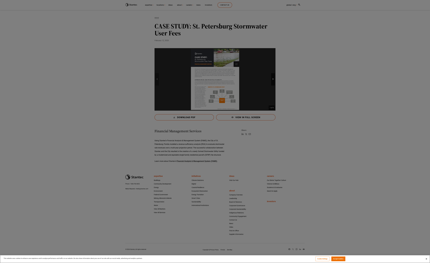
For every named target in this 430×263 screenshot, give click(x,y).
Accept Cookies (338, 259)
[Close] (426, 258)
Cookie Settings (322, 259)
